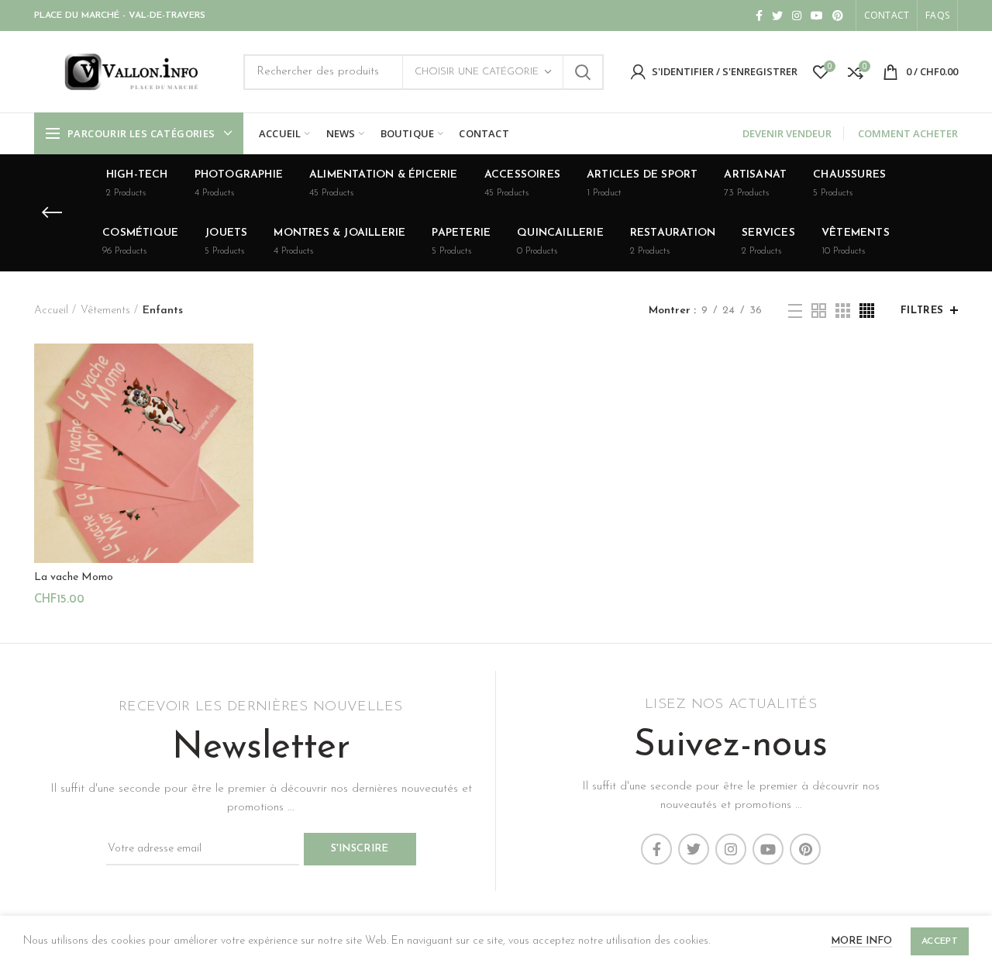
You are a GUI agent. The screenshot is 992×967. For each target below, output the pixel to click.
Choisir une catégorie (477, 72)
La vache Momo (73, 577)
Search (582, 72)
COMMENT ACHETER (908, 133)
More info (861, 941)
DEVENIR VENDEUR (787, 133)
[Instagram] (796, 15)
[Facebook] (759, 15)
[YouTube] (817, 15)
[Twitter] (777, 15)
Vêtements (105, 310)
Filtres (922, 311)
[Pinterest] (838, 15)
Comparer (241, 368)
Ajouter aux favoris (241, 438)
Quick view (241, 403)
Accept (939, 941)
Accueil (51, 310)
